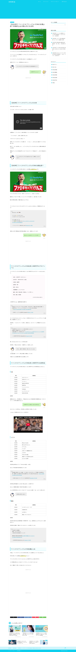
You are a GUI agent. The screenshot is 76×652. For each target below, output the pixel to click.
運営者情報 (18, 650)
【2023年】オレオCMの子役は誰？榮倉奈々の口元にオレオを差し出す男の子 (59, 49)
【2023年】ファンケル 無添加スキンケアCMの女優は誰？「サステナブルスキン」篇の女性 (58, 34)
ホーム (39, 1)
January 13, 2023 (28, 540)
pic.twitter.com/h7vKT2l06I (17, 475)
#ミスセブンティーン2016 (29, 331)
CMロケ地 (54, 67)
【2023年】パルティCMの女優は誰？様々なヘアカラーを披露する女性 (59, 39)
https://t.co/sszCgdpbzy (17, 309)
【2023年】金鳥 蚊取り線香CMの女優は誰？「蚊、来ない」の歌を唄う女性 (59, 43)
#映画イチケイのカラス (30, 535)
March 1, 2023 (30, 312)
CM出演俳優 (54, 69)
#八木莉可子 (24, 535)
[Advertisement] (38, 11)
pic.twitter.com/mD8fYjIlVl (26, 309)
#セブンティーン (37, 331)
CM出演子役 (54, 80)
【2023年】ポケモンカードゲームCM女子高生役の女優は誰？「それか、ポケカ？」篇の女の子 (59, 54)
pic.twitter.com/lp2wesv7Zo (17, 537)
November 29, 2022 (33, 478)
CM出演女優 (12, 22)
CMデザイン (54, 64)
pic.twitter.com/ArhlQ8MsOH (17, 222)
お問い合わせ (64, 1)
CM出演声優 (54, 74)
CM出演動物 (54, 72)
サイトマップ (45, 1)
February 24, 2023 (29, 225)
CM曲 (53, 82)
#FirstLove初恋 (41, 473)
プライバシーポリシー (55, 1)
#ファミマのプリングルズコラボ (28, 221)
